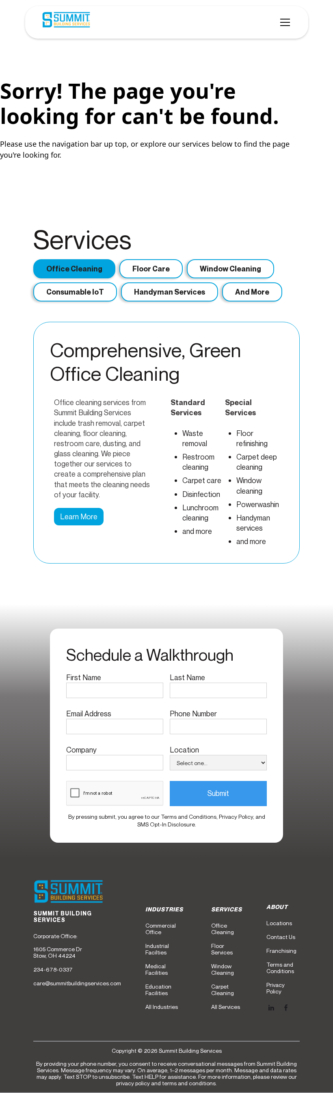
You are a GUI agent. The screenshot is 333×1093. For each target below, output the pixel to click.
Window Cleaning (222, 969)
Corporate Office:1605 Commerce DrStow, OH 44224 (57, 946)
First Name (83, 677)
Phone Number (193, 713)
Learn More (78, 516)
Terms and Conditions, (190, 816)
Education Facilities (158, 989)
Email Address (88, 713)
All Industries (161, 1007)
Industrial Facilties (157, 949)
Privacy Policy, (237, 816)
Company (81, 749)
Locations (279, 923)
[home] (66, 22)
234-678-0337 (53, 969)
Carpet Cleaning (222, 989)
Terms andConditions (280, 967)
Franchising (281, 951)
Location (184, 749)
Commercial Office (160, 928)
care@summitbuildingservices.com (77, 983)
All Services (225, 1007)
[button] (283, 22)
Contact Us (280, 937)
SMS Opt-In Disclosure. (166, 824)
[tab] (74, 268)
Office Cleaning (222, 928)
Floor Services (222, 949)
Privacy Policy (275, 988)
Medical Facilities (156, 969)
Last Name (187, 677)
